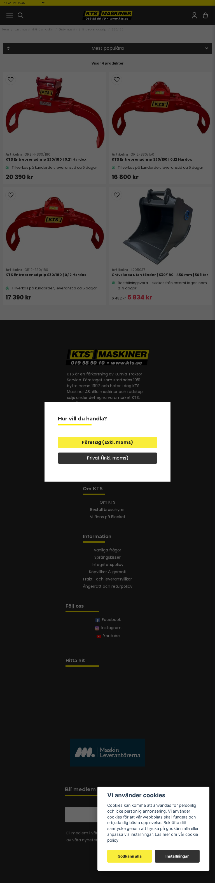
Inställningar (177, 856)
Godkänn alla (130, 856)
